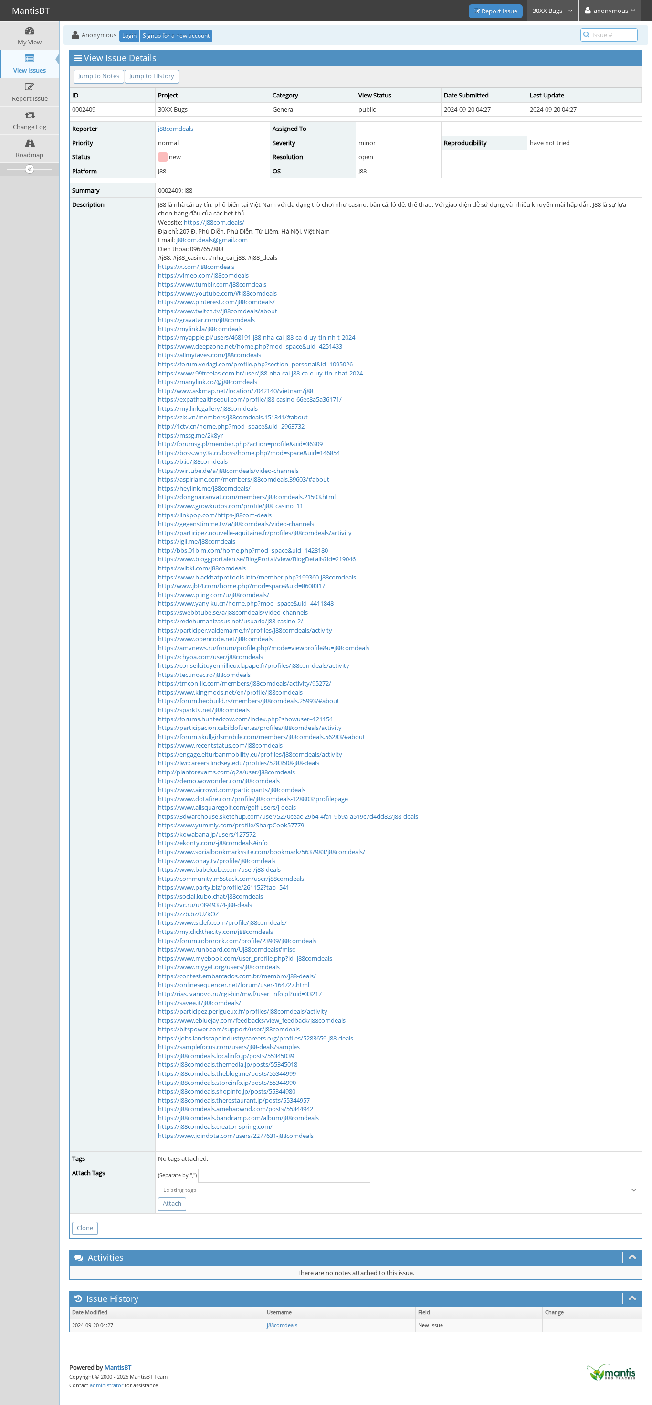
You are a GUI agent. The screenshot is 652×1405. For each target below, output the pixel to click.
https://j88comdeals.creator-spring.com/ (215, 1126)
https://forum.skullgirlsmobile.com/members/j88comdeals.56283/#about (261, 736)
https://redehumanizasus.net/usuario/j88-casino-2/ (230, 621)
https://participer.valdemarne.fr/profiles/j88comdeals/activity (245, 630)
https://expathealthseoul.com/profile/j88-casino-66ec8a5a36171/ (250, 399)
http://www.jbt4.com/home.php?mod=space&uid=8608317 (241, 585)
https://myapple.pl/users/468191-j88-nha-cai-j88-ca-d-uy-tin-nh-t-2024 (256, 337)
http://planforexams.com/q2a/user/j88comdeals (226, 772)
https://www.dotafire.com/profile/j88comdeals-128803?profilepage (253, 798)
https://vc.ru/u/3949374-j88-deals (205, 905)
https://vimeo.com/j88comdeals (203, 275)
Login (129, 36)
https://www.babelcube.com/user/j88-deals (219, 869)
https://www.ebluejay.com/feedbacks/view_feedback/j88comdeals (252, 1020)
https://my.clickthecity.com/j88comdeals (215, 931)
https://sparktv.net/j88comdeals (204, 710)
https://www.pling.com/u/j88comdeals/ (213, 594)
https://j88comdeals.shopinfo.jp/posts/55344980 (226, 1091)
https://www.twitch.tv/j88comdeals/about (217, 311)
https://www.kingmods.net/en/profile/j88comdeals (230, 692)
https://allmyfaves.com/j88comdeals (209, 355)
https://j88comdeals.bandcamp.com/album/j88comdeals (238, 1118)
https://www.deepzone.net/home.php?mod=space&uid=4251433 (250, 346)
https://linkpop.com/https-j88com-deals (215, 515)
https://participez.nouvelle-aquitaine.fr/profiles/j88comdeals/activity (255, 532)
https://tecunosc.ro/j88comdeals (204, 674)
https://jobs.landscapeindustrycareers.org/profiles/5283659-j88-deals (255, 1038)
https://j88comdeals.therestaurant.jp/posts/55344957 (234, 1100)
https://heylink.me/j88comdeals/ (204, 488)
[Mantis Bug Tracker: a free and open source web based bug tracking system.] (611, 1371)
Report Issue (498, 11)
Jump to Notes (98, 76)
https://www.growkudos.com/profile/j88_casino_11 (230, 506)
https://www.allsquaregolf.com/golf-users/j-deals (227, 807)
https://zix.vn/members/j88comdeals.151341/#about (233, 417)
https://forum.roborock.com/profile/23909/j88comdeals (237, 940)
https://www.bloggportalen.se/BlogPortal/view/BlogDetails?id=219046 (257, 559)
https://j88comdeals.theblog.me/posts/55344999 (227, 1073)
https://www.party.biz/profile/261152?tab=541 (223, 887)
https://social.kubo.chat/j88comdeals (210, 896)
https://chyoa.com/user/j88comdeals (210, 657)
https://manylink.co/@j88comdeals (207, 381)
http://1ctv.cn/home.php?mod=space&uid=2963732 (231, 426)
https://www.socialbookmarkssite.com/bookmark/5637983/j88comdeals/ (261, 851)
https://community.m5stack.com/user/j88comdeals (231, 878)
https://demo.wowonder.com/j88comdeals (219, 780)
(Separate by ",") (177, 1175)
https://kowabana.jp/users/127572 (207, 834)
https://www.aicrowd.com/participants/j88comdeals (231, 789)
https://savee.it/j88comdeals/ (199, 1002)
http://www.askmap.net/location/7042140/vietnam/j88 (235, 390)
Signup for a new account (176, 36)
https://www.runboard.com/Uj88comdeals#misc (226, 949)
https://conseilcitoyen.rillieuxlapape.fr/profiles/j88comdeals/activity (253, 665)
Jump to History (151, 76)
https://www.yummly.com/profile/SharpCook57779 (231, 825)
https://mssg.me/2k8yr (190, 435)
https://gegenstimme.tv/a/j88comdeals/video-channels (236, 523)
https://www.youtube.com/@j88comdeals (217, 293)
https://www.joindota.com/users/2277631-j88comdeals (236, 1135)
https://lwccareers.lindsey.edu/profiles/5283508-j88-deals (238, 763)
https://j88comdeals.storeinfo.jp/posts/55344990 (227, 1082)
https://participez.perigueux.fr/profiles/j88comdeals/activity (242, 1011)
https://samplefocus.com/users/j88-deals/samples (229, 1046)
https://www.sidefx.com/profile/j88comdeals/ (222, 922)
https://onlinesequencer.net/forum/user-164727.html (233, 984)
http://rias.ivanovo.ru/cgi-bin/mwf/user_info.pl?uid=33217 (240, 993)
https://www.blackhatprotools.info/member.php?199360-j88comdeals (257, 577)
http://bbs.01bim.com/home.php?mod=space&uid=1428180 (243, 550)
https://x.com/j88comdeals (196, 266)
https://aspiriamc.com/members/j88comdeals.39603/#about (243, 479)
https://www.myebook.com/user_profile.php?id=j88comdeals (245, 958)
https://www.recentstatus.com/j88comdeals (220, 745)
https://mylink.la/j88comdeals (200, 328)
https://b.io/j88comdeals (193, 461)
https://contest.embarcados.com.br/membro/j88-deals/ (237, 976)
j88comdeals (175, 128)
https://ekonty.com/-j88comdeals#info (213, 842)
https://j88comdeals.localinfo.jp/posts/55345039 (226, 1055)
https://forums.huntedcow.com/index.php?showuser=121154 (245, 719)
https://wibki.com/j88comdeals (202, 568)
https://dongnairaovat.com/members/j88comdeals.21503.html (247, 497)
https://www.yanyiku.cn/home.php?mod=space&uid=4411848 (246, 603)
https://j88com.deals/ (214, 222)
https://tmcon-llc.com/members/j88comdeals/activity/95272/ (244, 683)
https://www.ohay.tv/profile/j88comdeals (216, 861)
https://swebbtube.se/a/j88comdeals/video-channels (233, 612)
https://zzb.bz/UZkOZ (188, 914)
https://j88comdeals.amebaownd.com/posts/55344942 (235, 1109)
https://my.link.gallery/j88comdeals (208, 408)
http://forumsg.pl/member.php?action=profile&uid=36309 (240, 444)
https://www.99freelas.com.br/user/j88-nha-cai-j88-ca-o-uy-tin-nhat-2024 (260, 373)
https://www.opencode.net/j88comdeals (215, 638)
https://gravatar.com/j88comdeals (206, 319)
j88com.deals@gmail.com (212, 240)
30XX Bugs (548, 10)
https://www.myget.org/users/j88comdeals (219, 967)
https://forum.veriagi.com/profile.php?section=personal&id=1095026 (255, 364)
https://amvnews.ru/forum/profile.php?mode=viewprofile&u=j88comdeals (263, 648)
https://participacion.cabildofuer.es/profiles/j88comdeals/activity (250, 727)
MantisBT (118, 1367)
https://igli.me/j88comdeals (196, 541)
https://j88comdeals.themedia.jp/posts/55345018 (227, 1064)
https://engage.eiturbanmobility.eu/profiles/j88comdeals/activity (250, 754)
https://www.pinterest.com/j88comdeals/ (216, 302)
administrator (106, 1385)
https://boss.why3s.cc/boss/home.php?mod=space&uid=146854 (249, 453)
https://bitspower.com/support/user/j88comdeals (229, 1029)
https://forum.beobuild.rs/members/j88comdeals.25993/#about (248, 701)
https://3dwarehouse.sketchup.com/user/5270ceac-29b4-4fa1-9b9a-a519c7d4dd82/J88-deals (288, 816)
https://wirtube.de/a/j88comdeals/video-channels (228, 470)
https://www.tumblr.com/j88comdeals (212, 284)
